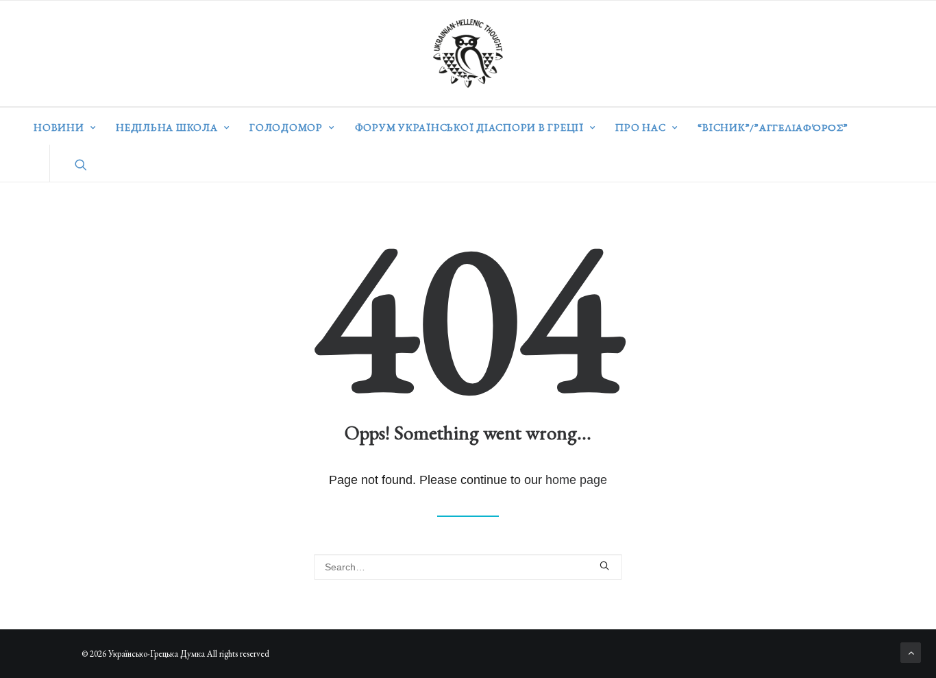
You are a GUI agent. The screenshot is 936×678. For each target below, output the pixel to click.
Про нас (640, 127)
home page (576, 480)
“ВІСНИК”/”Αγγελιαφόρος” (773, 127)
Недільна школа (167, 127)
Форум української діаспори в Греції (469, 127)
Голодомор (286, 127)
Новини (59, 127)
